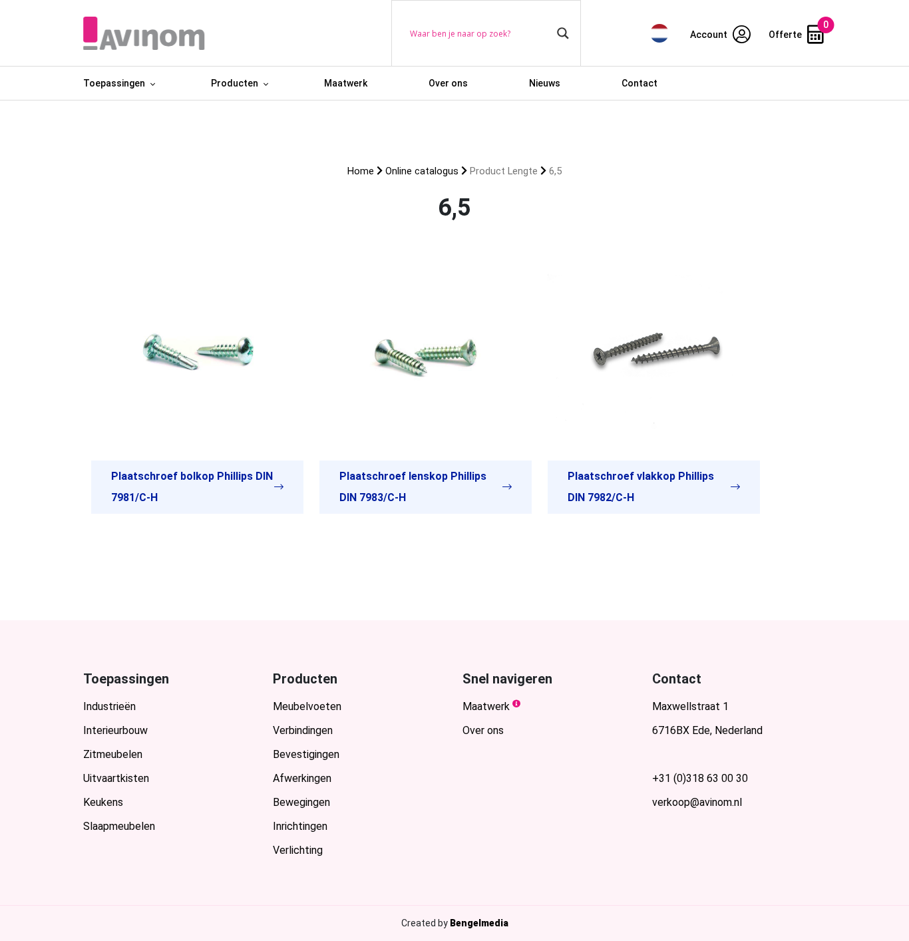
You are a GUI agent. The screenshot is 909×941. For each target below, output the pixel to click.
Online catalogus (421, 171)
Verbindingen (303, 730)
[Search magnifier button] (563, 33)
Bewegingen (301, 802)
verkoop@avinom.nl (697, 802)
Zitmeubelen (112, 754)
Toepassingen (114, 83)
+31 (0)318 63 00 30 (700, 778)
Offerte (786, 34)
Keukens (103, 802)
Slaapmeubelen (119, 826)
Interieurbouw (115, 730)
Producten (234, 83)
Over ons (448, 83)
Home (360, 171)
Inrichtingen (300, 826)
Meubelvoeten (307, 706)
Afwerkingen (302, 778)
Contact (639, 83)
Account (709, 34)
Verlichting (298, 850)
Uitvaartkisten (116, 778)
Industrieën (109, 706)
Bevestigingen (306, 754)
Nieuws (544, 83)
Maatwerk (345, 83)
